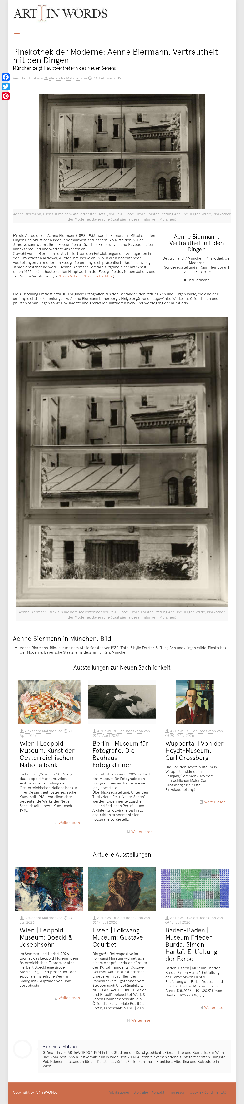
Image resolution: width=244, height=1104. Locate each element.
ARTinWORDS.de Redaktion (120, 730)
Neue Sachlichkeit (98, 275)
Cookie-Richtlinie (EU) (208, 1091)
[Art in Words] (60, 13)
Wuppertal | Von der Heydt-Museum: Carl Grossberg (194, 750)
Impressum (177, 1091)
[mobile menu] (17, 33)
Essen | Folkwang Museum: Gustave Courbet (117, 937)
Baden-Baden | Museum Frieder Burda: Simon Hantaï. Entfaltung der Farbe (191, 944)
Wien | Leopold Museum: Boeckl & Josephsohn (46, 937)
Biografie (140, 1091)
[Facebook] (5, 77)
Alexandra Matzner (64, 77)
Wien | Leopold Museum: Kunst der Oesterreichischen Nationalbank (47, 754)
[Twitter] (5, 86)
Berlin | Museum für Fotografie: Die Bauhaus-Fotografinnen (120, 754)
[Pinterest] (5, 96)
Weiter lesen (69, 822)
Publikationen (119, 1091)
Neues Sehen (69, 275)
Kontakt (157, 1091)
